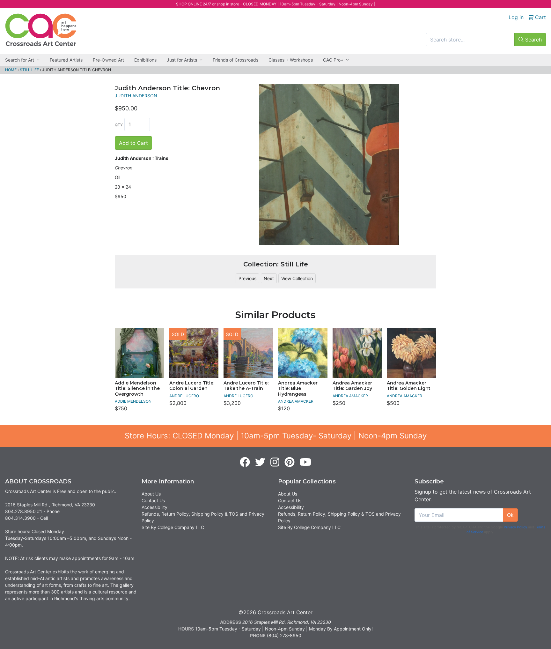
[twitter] (260, 462)
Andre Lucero (184, 395)
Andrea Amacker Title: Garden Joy (352, 386)
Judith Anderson (136, 95)
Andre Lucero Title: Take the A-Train (246, 386)
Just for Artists (182, 60)
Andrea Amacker (295, 401)
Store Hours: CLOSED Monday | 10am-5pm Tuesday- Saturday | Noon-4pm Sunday (276, 435)
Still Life (29, 69)
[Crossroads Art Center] (41, 29)
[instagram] (274, 462)
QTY (119, 125)
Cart (539, 17)
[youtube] (305, 462)
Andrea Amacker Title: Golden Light (408, 386)
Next (269, 278)
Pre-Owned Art (108, 60)
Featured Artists (66, 60)
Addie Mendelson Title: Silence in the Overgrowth (137, 388)
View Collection (297, 278)
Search (533, 39)
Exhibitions (145, 60)
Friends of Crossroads (235, 60)
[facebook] (245, 462)
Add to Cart (133, 143)
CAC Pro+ (333, 60)
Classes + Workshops (290, 60)
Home (11, 69)
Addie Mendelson (133, 401)
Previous (247, 278)
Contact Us (153, 500)
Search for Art (19, 60)
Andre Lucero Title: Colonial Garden (191, 386)
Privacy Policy (515, 527)
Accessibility (154, 507)
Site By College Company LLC (173, 527)
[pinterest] (289, 462)
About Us (151, 493)
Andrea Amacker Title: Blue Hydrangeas (298, 388)
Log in (516, 17)
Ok (510, 515)
